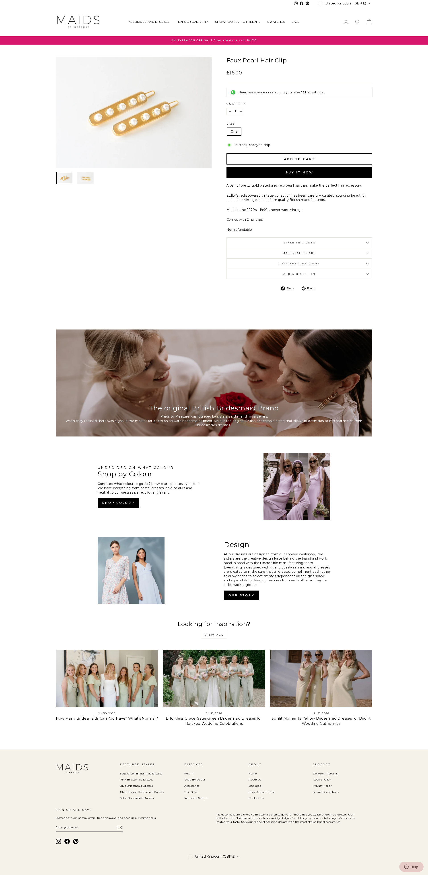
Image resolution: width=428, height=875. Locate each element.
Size (230, 123)
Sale (295, 21)
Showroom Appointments (238, 21)
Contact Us (256, 798)
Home (253, 773)
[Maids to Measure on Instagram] (58, 841)
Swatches (276, 21)
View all (214, 634)
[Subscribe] (120, 827)
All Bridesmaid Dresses (149, 21)
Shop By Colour (195, 779)
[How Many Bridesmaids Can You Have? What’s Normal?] (107, 678)
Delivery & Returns (299, 263)
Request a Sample (196, 798)
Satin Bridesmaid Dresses (137, 798)
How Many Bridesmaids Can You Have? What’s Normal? (107, 718)
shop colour (118, 502)
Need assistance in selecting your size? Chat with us (280, 92)
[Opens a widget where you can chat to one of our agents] (411, 867)
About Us (255, 779)
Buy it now (299, 172)
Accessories (191, 785)
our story (241, 595)
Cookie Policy (322, 779)
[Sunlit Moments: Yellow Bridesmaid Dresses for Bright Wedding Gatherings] (321, 678)
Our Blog (255, 785)
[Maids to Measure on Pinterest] (75, 841)
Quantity (236, 103)
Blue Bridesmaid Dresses (136, 785)
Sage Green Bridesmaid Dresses (141, 773)
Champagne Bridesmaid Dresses (142, 792)
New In (188, 773)
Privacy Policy (322, 785)
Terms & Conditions (326, 792)
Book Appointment (262, 792)
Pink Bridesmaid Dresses (136, 779)
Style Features (299, 242)
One (234, 132)
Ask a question (299, 274)
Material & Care (299, 253)
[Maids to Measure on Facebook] (67, 841)
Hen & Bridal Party (192, 21)
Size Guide (191, 792)
